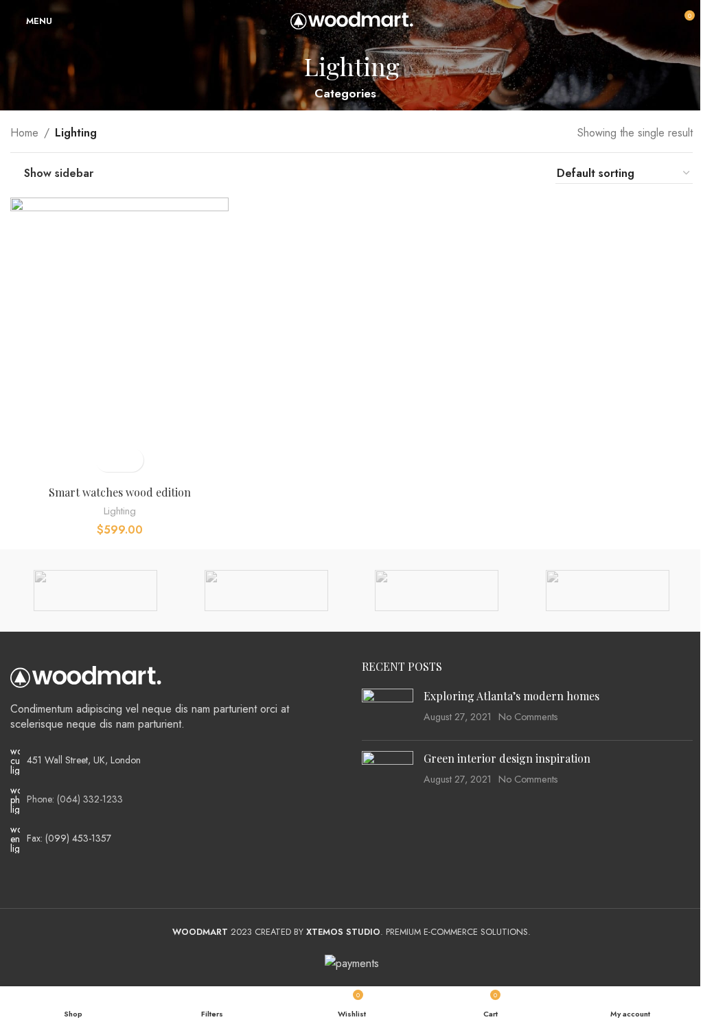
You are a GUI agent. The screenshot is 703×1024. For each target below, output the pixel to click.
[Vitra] (95, 590)
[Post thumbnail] (387, 709)
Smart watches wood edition (120, 492)
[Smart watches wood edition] (119, 338)
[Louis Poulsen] (437, 590)
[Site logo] (351, 19)
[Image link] (85, 676)
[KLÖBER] (607, 590)
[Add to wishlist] (131, 460)
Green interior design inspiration (507, 758)
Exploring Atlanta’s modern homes (511, 696)
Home (24, 133)
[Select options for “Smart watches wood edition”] (107, 460)
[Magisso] (266, 590)
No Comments (528, 717)
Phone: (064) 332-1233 (75, 799)
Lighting (120, 511)
